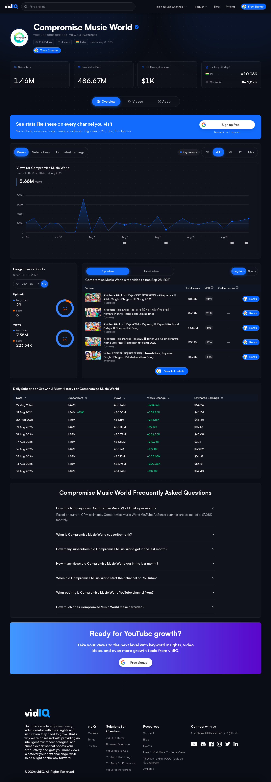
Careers (93, 733)
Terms (91, 739)
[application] (135, 220)
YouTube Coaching (118, 757)
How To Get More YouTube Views (164, 752)
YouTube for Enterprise (120, 763)
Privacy (92, 745)
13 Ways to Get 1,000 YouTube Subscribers (163, 760)
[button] (207, 152)
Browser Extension (118, 744)
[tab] (106, 101)
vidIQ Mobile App (117, 750)
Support (148, 733)
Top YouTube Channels (169, 6)
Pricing (230, 6)
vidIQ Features (115, 738)
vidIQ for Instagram (118, 769)
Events (147, 745)
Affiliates (148, 768)
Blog (217, 6)
